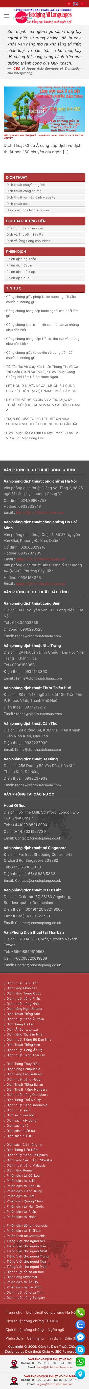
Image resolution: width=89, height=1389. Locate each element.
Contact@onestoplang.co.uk (38, 838)
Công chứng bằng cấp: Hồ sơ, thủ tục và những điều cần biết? (42, 341)
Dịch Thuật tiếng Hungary (27, 1089)
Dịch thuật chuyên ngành (25, 185)
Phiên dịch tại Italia (21, 1181)
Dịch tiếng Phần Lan (22, 988)
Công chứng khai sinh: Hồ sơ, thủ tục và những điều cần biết (42, 327)
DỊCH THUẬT (16, 177)
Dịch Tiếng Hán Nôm (22, 1150)
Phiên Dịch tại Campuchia (26, 1236)
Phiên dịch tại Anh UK (23, 1186)
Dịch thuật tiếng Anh (23, 983)
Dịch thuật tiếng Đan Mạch (27, 1095)
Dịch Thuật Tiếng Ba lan (25, 1084)
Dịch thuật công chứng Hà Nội (51, 1312)
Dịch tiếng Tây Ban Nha (24, 1034)
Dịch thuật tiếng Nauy (23, 1079)
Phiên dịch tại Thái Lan (24, 1231)
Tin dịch (54, 1338)
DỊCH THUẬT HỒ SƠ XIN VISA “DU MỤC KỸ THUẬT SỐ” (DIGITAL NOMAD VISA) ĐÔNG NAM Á (43, 405)
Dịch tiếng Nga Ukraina (24, 1009)
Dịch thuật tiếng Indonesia (27, 1105)
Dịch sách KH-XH (20, 1136)
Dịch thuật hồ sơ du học (25, 1272)
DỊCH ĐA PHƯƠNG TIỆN (25, 221)
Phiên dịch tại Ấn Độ (22, 1282)
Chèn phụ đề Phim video (25, 228)
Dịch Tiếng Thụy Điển (23, 1064)
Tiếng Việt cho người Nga (26, 1261)
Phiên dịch (14, 1338)
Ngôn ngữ (56, 1329)
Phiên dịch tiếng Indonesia (27, 1225)
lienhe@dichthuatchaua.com (38, 636)
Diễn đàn (72, 1338)
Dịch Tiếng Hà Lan (21, 1024)
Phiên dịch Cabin (19, 265)
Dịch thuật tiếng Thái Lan (26, 1055)
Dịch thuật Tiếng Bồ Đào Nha (29, 1039)
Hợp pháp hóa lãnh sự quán (27, 210)
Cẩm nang (35, 1338)
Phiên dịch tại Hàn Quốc (25, 1206)
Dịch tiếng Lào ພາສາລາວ (25, 1074)
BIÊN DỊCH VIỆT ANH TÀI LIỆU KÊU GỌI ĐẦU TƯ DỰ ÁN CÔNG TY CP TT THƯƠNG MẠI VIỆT (44, 136)
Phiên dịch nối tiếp (20, 272)
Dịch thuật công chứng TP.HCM (32, 1321)
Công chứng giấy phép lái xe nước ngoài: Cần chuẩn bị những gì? (41, 299)
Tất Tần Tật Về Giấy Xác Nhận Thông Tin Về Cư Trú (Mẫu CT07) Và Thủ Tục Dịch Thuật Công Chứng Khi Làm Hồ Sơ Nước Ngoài (42, 372)
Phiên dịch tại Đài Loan (24, 1175)
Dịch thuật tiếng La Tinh (25, 1292)
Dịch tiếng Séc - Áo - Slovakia (29, 1160)
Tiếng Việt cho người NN (26, 1241)
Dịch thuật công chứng (24, 191)
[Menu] (6, 16)
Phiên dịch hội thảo (21, 259)
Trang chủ (14, 1312)
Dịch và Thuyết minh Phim (26, 234)
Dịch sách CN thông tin (24, 1144)
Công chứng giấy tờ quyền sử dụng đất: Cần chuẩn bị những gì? (40, 355)
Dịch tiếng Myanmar (22, 1277)
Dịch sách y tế (17, 1125)
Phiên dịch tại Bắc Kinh (24, 1287)
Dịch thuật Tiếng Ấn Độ (25, 1050)
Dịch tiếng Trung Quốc (24, 993)
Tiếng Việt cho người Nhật (27, 1251)
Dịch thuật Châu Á (39, 1351)
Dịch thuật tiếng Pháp (23, 998)
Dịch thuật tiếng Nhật (23, 1004)
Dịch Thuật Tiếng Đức (23, 1014)
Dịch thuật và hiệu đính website (30, 197)
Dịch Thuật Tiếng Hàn (23, 1045)
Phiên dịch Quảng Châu (25, 1201)
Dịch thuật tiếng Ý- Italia (25, 1019)
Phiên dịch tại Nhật (21, 1217)
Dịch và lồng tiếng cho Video (28, 241)
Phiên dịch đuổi (18, 278)
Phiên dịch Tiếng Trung (24, 1191)
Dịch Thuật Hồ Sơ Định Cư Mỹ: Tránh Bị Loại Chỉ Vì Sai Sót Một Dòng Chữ (42, 435)
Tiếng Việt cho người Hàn (26, 1246)
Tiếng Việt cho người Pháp (27, 1267)
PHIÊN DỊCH (16, 251)
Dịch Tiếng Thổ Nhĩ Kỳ (24, 1100)
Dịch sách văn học (21, 1115)
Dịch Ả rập (16, 1029)
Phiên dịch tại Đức (20, 1196)
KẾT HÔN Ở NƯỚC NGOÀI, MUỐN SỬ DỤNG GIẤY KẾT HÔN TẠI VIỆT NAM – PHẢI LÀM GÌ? (41, 388)
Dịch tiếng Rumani (20, 1170)
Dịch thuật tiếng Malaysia (26, 1165)
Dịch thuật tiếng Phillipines (27, 1155)
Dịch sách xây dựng (22, 1120)
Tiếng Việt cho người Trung (28, 1256)
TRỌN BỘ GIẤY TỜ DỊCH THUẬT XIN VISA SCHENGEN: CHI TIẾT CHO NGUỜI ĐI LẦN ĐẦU (42, 421)
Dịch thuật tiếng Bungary (26, 1298)
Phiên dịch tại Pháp (21, 1211)
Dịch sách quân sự (21, 1131)
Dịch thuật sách (18, 204)
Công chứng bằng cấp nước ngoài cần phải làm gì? (42, 313)
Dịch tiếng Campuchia (23, 1069)
